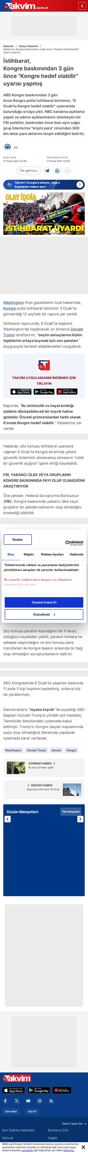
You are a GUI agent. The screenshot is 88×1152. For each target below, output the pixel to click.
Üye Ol (32, 1111)
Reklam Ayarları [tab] (52, 554)
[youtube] (28, 1101)
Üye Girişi (11, 1111)
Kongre (9, 308)
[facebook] (5, 1101)
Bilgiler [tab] (29, 554)
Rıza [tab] (11, 554)
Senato (56, 750)
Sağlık (53, 1138)
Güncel (7, 1138)
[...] (67, 171)
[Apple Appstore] (13, 1090)
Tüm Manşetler (71, 811)
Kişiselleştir (41, 614)
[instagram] (39, 1101)
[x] (17, 1101)
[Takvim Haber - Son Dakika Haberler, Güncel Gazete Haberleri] (24, 6)
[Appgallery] (62, 1090)
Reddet (17, 539)
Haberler (8, 46)
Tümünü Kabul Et (44, 602)
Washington (13, 302)
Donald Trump (36, 750)
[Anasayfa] (82, 6)
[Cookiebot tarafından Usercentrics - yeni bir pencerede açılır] (65, 543)
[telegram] (47, 171)
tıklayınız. (68, 1150)
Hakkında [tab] (76, 554)
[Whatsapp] (57, 171)
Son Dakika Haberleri (18, 1130)
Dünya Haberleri (28, 46)
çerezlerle (27, 1150)
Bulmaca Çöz (58, 1130)
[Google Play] (38, 1090)
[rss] (51, 1101)
